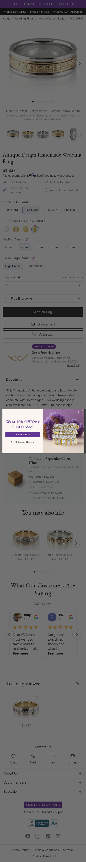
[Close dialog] (81, 412)
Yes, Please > (23, 434)
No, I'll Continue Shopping (22, 441)
